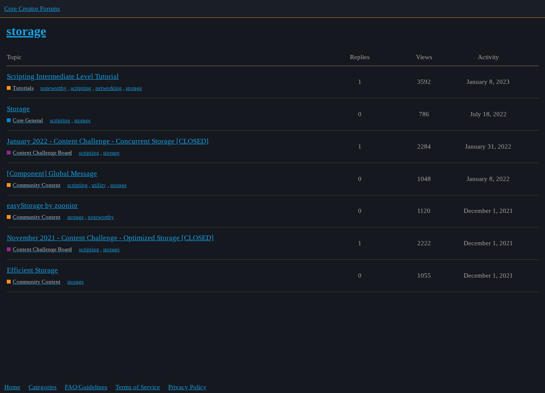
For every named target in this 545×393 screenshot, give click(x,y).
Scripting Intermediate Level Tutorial (63, 76)
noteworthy (53, 88)
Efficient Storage (32, 270)
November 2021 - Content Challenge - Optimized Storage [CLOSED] (110, 238)
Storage (18, 109)
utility (99, 185)
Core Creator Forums (32, 8)
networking (108, 88)
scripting (81, 88)
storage (134, 88)
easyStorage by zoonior (42, 205)
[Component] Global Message (52, 173)
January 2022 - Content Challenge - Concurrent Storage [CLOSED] (108, 141)
